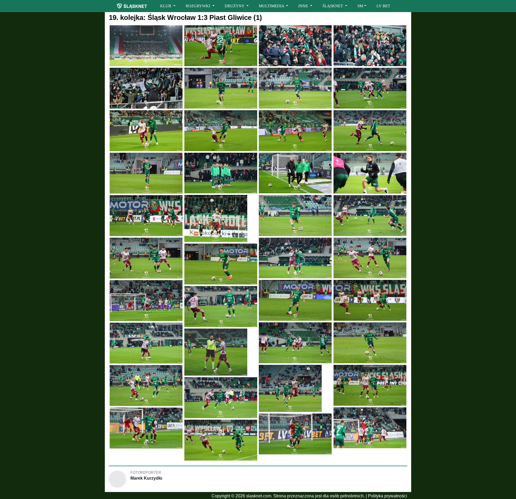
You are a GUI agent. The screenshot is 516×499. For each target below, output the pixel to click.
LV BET (383, 6)
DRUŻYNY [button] (235, 6)
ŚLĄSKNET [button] (333, 6)
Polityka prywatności (387, 496)
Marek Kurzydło (146, 478)
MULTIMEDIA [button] (272, 6)
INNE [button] (303, 6)
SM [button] (360, 6)
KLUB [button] (166, 6)
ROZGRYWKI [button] (198, 6)
